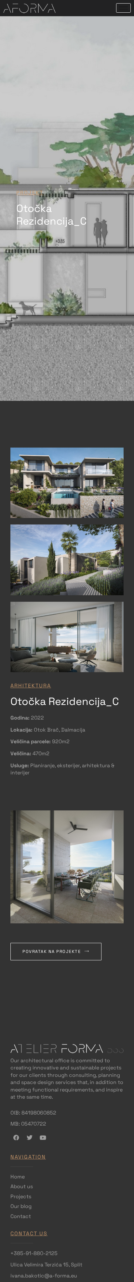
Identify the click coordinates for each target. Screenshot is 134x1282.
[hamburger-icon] (123, 8)
